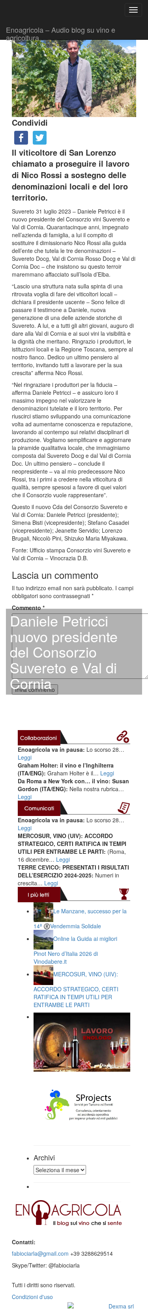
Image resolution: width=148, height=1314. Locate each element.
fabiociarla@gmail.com (40, 1253)
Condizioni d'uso (32, 1297)
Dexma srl (121, 1306)
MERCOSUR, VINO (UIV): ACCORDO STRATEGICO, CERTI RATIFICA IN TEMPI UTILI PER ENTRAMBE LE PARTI (76, 989)
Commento (28, 607)
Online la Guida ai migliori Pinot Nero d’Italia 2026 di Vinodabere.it (75, 950)
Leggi (25, 757)
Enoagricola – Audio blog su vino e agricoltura (60, 31)
